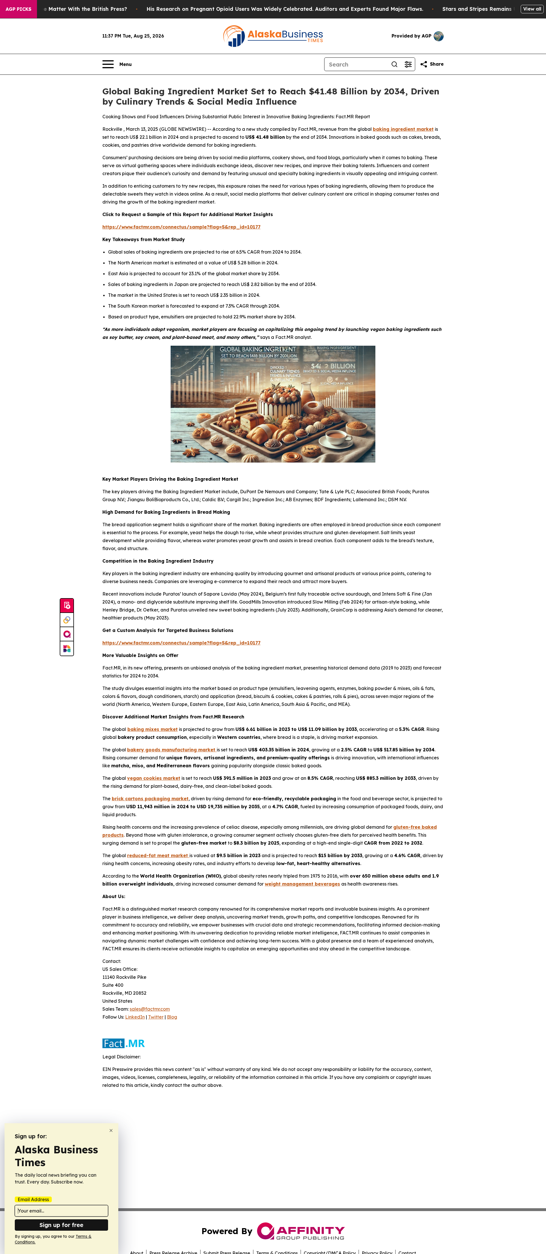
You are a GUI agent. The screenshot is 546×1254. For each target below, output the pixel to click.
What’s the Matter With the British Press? (72, 9)
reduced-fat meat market (158, 855)
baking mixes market (152, 729)
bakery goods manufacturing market (172, 750)
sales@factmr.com (150, 1009)
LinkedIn (135, 1017)
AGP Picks (18, 9)
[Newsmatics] (66, 648)
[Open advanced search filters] (408, 64)
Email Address (33, 1199)
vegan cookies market (153, 778)
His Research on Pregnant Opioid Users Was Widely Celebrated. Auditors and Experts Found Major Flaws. (284, 9)
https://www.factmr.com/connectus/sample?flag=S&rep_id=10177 (181, 227)
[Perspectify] (66, 620)
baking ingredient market (403, 129)
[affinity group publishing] (66, 634)
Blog (172, 1017)
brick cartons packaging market (150, 798)
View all (532, 9)
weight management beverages (302, 884)
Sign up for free (61, 1224)
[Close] (111, 1130)
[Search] (394, 64)
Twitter (156, 1017)
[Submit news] (66, 606)
